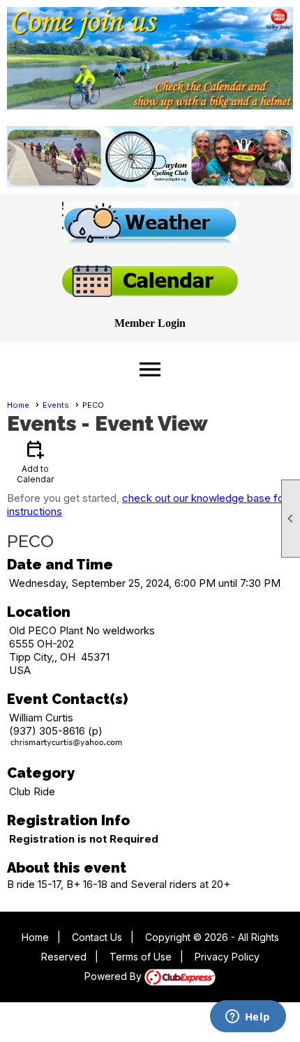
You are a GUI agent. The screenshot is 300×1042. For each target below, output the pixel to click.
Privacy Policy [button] (227, 957)
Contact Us (97, 937)
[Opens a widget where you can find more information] (247, 1017)
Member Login (150, 323)
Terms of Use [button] (141, 957)
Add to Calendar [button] (35, 461)
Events (56, 405)
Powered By (114, 976)
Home (18, 405)
